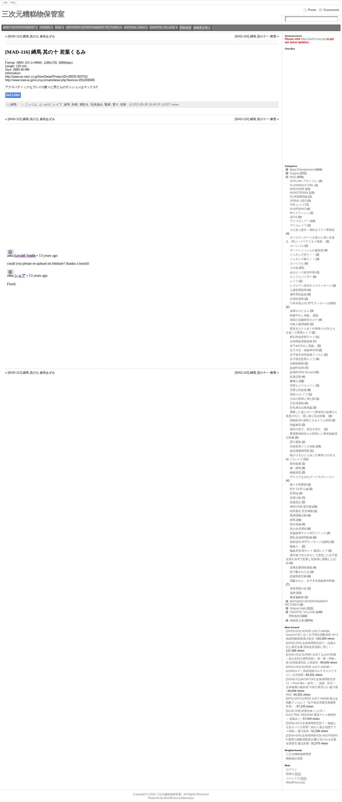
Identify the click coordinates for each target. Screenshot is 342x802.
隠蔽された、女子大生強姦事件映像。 (313, 580)
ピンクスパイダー (301, 276)
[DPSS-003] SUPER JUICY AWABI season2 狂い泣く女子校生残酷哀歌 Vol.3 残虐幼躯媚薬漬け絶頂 (312, 635)
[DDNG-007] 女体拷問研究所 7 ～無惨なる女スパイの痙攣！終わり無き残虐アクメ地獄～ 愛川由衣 (311, 727)
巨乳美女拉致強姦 (301, 407)
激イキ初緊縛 (298, 484)
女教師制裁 (297, 363)
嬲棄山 (294, 381)
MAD (58, 27)
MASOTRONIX (299, 192)
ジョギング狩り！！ (302, 254)
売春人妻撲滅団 (299, 324)
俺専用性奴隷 (298, 294)
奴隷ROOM (297, 368)
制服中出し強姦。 (301, 315)
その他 (294, 268)
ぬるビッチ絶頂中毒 (302, 272)
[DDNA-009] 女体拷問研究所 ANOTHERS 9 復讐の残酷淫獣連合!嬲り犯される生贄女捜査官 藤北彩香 (312, 739)
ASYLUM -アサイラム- (304, 181)
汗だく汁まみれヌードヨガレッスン (312, 477)
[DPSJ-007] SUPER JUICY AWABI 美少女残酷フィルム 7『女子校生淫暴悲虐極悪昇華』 (312, 702)
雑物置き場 (201, 27)
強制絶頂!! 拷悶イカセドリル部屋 (310, 420)
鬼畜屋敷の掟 (298, 588)
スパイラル (297, 263)
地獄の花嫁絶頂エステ (304, 319)
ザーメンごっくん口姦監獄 (306, 250)
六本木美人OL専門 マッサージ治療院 (313, 303)
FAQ (288, 694)
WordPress (171, 798)
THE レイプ (297, 204)
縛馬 (13, 104)
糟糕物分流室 (294, 758)
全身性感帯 (297, 298)
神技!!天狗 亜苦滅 (301, 506)
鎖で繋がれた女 (299, 572)
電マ (115, 104)
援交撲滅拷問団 (299, 450)
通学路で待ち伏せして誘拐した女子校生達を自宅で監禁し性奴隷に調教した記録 (311, 559)
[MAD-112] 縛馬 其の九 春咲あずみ (31, 36)
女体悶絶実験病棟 (301, 341)
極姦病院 (295, 472)
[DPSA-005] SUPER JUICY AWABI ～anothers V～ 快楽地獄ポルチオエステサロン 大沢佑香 (311, 671)
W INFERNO (298, 209)
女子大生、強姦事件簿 (304, 350)
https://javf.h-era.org (313, 39)
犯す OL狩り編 (299, 489)
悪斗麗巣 (295, 442)
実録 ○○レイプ (299, 394)
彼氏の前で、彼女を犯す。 (306, 429)
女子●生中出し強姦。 (303, 345)
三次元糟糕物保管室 (33, 14)
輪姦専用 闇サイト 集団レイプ (309, 550)
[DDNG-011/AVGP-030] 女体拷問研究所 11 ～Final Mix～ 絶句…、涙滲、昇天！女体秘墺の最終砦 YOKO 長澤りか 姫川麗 (312, 683)
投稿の (293, 774)
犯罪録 (294, 493)
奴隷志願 (295, 376)
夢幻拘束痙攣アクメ (302, 337)
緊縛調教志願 (298, 515)
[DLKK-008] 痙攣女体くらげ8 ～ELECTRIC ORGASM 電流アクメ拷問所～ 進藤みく (311, 714)
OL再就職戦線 (299, 196)
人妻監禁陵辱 (298, 290)
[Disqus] (141, 187)
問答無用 (185, 27)
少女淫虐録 (297, 403)
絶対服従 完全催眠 (301, 511)
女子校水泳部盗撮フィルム (306, 354)
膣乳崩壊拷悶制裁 (301, 537)
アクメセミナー (299, 221)
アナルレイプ (298, 225)
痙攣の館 (295, 497)
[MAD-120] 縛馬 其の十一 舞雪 (255, 36)
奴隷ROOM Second (302, 372)
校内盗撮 (295, 463)
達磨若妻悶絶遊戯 (301, 567)
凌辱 (67, 104)
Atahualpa (187, 798)
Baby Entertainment (19, 27)
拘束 (75, 104)
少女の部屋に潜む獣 (302, 398)
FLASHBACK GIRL (302, 185)
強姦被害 (295, 424)
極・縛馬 (295, 468)
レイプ (57, 104)
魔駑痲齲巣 (297, 597)
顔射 (123, 104)
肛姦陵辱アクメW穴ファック (308, 533)
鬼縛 (292, 592)
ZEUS (293, 217)
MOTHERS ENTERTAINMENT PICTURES (92, 27)
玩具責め (97, 104)
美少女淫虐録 (298, 528)
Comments (331, 10)
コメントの (296, 778)
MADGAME (297, 189)
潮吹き (84, 104)
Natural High (134, 27)
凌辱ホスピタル (299, 311)
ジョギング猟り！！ (302, 259)
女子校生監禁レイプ (302, 359)
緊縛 (107, 104)
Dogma (45, 27)
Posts (312, 10)
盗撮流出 (295, 502)
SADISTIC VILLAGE (162, 27)
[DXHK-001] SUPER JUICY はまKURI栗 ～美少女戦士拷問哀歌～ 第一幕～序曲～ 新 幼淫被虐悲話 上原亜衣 (311, 658)
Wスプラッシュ (299, 213)
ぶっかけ (45, 104)
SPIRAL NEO (298, 200)
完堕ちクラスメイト (302, 385)
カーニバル (297, 246)
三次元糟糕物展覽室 (298, 754)
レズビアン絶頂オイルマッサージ (311, 285)
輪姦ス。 (295, 546)
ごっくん (31, 104)
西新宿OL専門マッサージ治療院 (310, 542)
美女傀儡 (295, 524)
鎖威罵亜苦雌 (298, 576)
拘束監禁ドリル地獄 (302, 446)
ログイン (291, 769)
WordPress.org (295, 782)
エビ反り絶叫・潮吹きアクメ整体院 (312, 229)
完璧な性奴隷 (298, 390)
